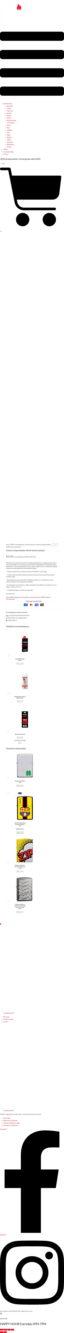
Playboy (9, 137)
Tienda (5, 149)
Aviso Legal (6, 1118)
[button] (32, 64)
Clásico (9, 108)
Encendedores (7, 103)
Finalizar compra (8, 1019)
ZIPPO (12, 544)
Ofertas (5, 154)
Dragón (9, 113)
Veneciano (10, 142)
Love (8, 132)
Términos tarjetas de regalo (11, 1123)
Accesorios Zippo (8, 152)
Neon (8, 128)
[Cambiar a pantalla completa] (5, 1329)
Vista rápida (20, 655)
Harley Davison (11, 120)
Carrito (5, 1022)
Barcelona (10, 106)
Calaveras (10, 111)
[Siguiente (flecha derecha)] (5, 1332)
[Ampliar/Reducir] (1, 1329)
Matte (8, 125)
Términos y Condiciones (10, 1125)
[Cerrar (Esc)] (12, 1329)
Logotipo (9, 130)
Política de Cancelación (10, 1120)
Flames (9, 118)
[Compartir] (8, 1329)
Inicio (7, 544)
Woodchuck (10, 144)
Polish (8, 135)
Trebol (9, 140)
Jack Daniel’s (11, 123)
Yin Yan (9, 147)
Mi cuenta (6, 1017)
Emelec (9, 116)
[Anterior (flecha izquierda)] (1, 1332)
